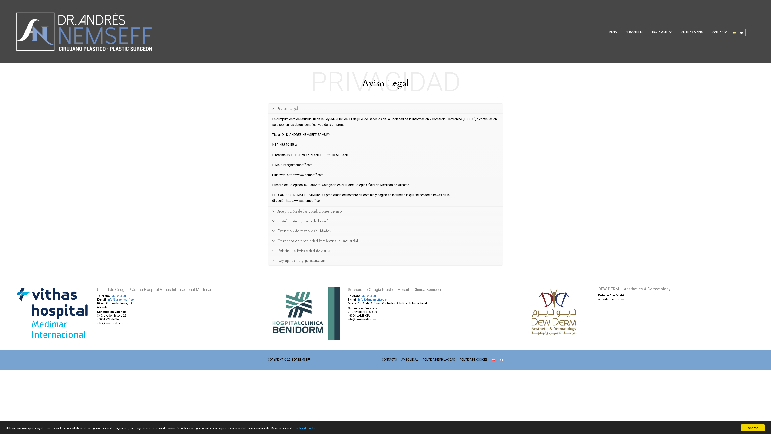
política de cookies (306, 428)
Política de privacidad (439, 359)
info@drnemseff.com (297, 165)
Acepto (753, 427)
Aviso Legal (409, 359)
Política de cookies (474, 359)
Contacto (389, 359)
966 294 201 (119, 296)
